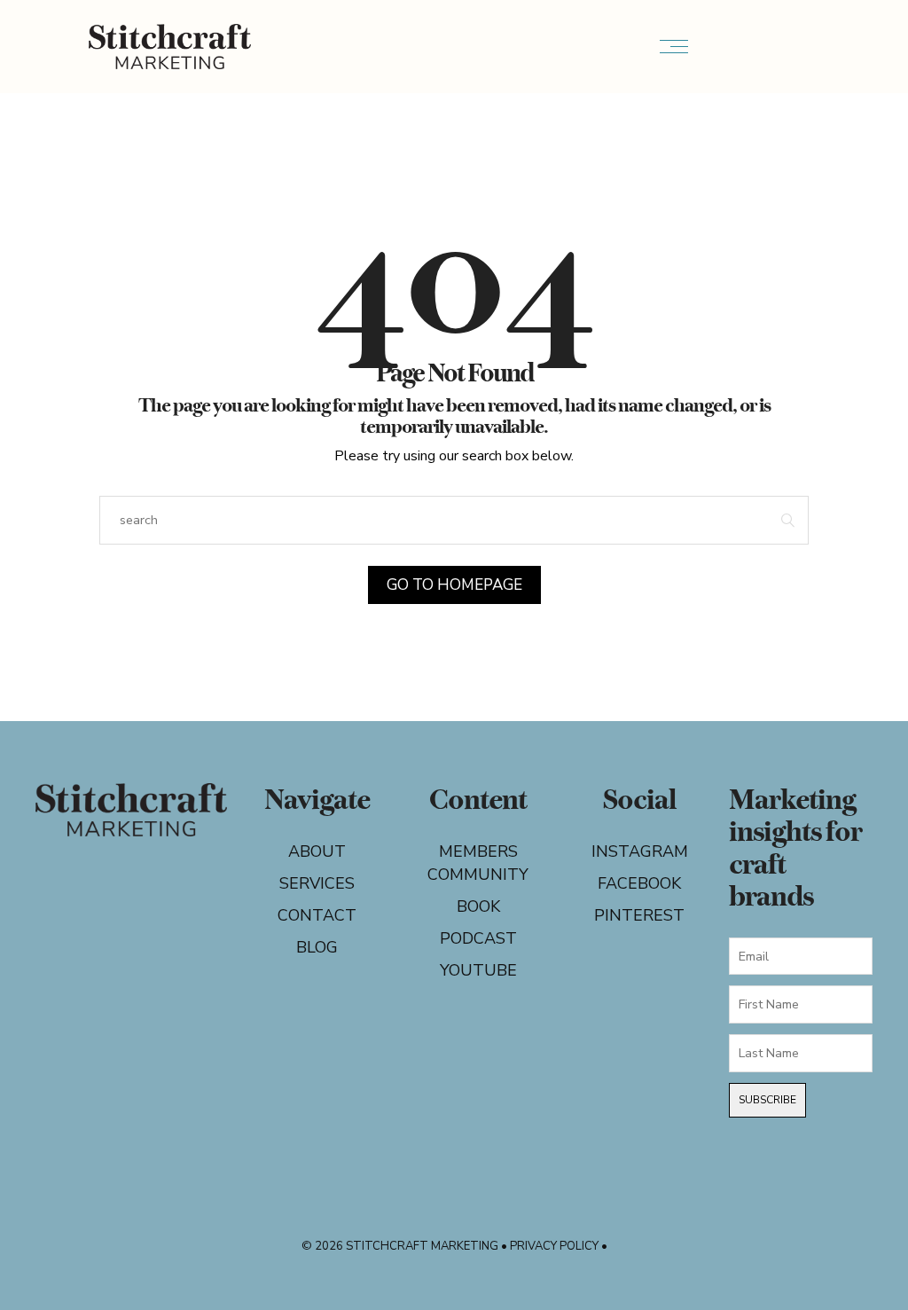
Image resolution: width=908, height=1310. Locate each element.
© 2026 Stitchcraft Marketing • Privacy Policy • (454, 1246)
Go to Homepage (454, 585)
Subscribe (767, 1100)
